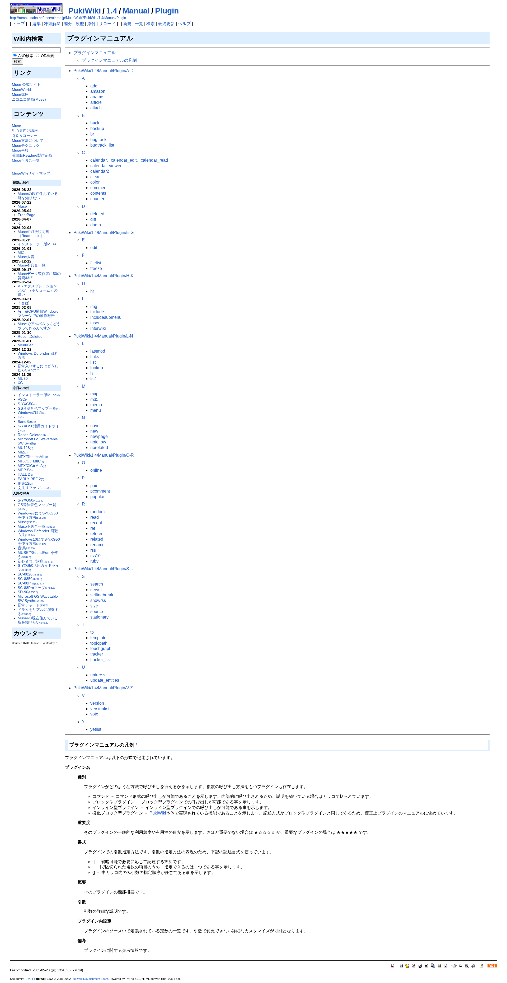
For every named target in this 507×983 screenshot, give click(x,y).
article (96, 102)
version (97, 703)
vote (94, 714)
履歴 (80, 23)
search (96, 584)
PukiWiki (84, 10)
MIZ (21, 252)
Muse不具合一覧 (26, 160)
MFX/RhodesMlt (33, 457)
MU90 (23, 378)
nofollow (98, 442)
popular (97, 496)
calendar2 (99, 171)
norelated (99, 447)
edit (93, 247)
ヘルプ (184, 23)
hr (92, 291)
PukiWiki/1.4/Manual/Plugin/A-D (103, 70)
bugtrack (98, 139)
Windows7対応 (31, 412)
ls (91, 373)
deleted (97, 214)
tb (92, 632)
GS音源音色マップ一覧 (38, 408)
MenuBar (25, 345)
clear (95, 177)
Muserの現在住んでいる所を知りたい (38, 195)
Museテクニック (26, 145)
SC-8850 (30, 579)
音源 (26, 548)
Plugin (167, 10)
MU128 (25, 448)
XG (20, 383)
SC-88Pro (31, 583)
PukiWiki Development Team (90, 978)
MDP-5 (25, 470)
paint (95, 485)
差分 (68, 23)
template (98, 637)
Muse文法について (27, 140)
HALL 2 (25, 474)
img (93, 306)
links (94, 356)
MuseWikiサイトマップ (31, 173)
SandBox (27, 421)
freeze (96, 268)
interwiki (98, 328)
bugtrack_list (102, 145)
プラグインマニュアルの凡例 (109, 60)
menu (95, 410)
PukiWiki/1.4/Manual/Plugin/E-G (103, 232)
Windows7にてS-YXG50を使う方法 (38, 515)
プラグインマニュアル (94, 52)
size (94, 606)
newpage (99, 436)
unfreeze (98, 675)
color (95, 182)
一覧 (139, 23)
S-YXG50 (27, 404)
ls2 (93, 378)
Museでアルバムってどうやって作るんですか (39, 326)
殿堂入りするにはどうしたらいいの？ (38, 368)
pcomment (100, 491)
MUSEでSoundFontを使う (38, 554)
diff (93, 219)
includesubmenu (105, 317)
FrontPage (26, 215)
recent (96, 523)
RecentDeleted (30, 336)
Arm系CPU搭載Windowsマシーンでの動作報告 (38, 313)
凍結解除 (52, 23)
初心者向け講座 (25, 130)
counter (97, 198)
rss (93, 550)
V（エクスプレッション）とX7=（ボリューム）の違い (39, 290)
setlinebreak (101, 595)
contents (98, 193)
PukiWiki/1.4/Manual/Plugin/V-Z (103, 688)
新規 (127, 23)
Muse (16, 126)
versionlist (99, 708)
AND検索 (25, 56)
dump (95, 225)
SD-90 (28, 592)
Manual (136, 10)
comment (98, 187)
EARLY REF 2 (31, 479)
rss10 (95, 556)
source (96, 611)
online (96, 470)
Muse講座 (20, 94)
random (97, 511)
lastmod (97, 351)
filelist (95, 263)
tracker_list (100, 659)
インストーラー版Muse (37, 244)
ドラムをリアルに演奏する (38, 611)
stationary (99, 617)
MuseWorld (21, 89)
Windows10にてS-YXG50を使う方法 (39, 541)
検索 (150, 23)
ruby (94, 561)
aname (96, 97)
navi (94, 425)
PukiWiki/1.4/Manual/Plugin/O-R (103, 455)
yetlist (95, 729)
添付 (91, 23)
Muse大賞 (26, 257)
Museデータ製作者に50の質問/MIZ (39, 276)
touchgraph (100, 648)
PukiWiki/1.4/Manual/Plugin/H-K (103, 276)
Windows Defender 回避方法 (38, 355)
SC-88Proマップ (36, 588)
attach (96, 108)
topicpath (98, 643)
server (96, 589)
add (93, 86)
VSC (23, 399)
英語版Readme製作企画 (32, 155)
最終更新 (166, 23)
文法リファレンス (34, 488)
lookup (96, 368)
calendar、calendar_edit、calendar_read (129, 160)
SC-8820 (30, 574)
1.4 (111, 10)
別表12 (25, 483)
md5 (94, 399)
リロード (107, 23)
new (94, 431)
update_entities (104, 680)
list (93, 362)
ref (92, 528)
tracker (96, 654)
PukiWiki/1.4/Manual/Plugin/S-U (103, 569)
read (94, 517)
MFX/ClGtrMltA (32, 466)
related (96, 539)
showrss (98, 600)
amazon (97, 91)
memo (96, 404)
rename (97, 544)
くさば (23, 303)
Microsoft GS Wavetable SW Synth (38, 598)
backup (97, 128)
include (97, 312)
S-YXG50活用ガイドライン (38, 428)
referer (96, 533)
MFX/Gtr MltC (31, 461)
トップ (18, 23)
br (92, 134)
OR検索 (47, 56)
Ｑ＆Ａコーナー (24, 135)
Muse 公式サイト (26, 84)
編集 (36, 23)
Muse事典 (20, 150)
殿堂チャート (33, 605)
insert (95, 323)
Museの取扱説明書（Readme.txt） (33, 234)
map (94, 394)
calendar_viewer (105, 165)
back (94, 123)
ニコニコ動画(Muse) (29, 99)
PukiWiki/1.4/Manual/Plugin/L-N (103, 336)
